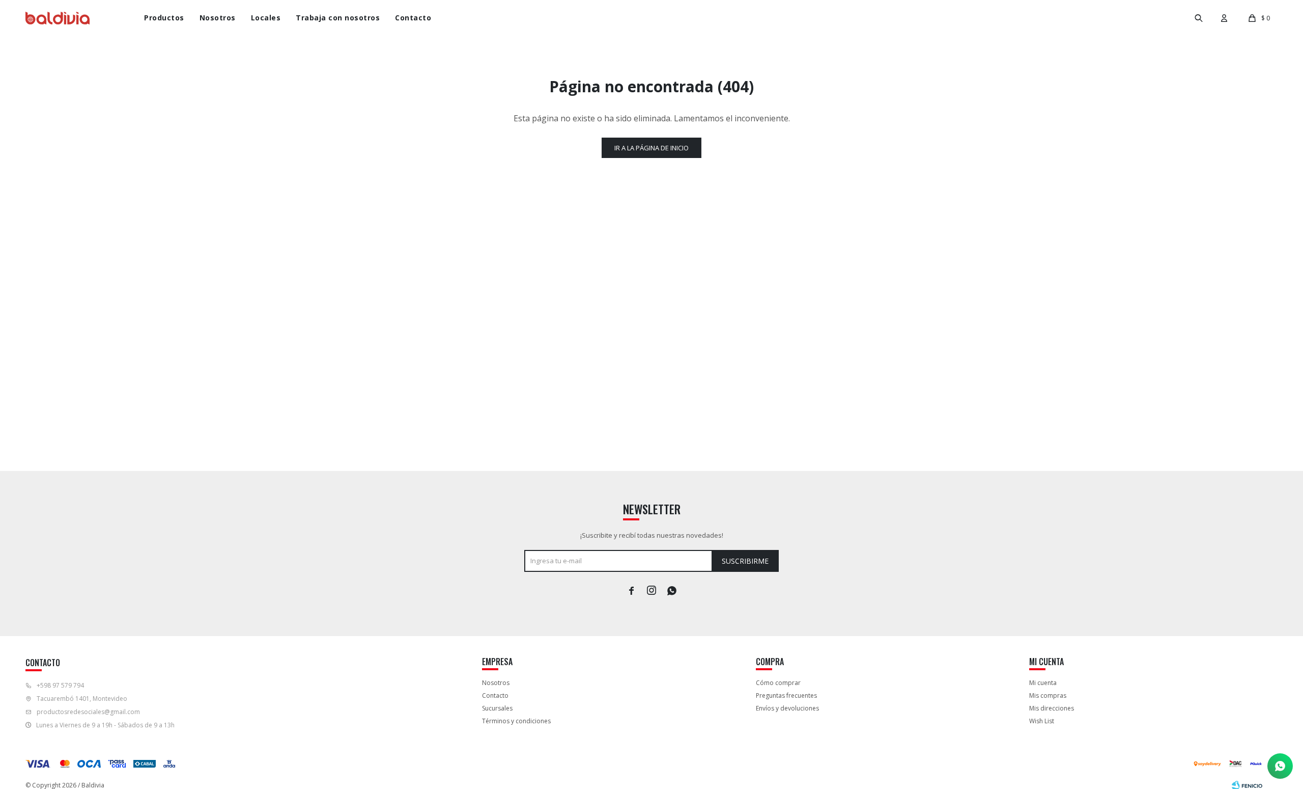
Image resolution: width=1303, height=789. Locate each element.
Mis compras (1047, 695)
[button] (1198, 18)
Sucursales (497, 708)
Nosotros (218, 17)
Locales (266, 17)
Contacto (413, 17)
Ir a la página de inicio (651, 147)
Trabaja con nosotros (338, 17)
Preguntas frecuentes (786, 695)
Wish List (1041, 721)
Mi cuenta (1043, 682)
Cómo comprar (778, 682)
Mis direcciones (1051, 708)
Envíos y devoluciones (787, 708)
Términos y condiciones (516, 721)
